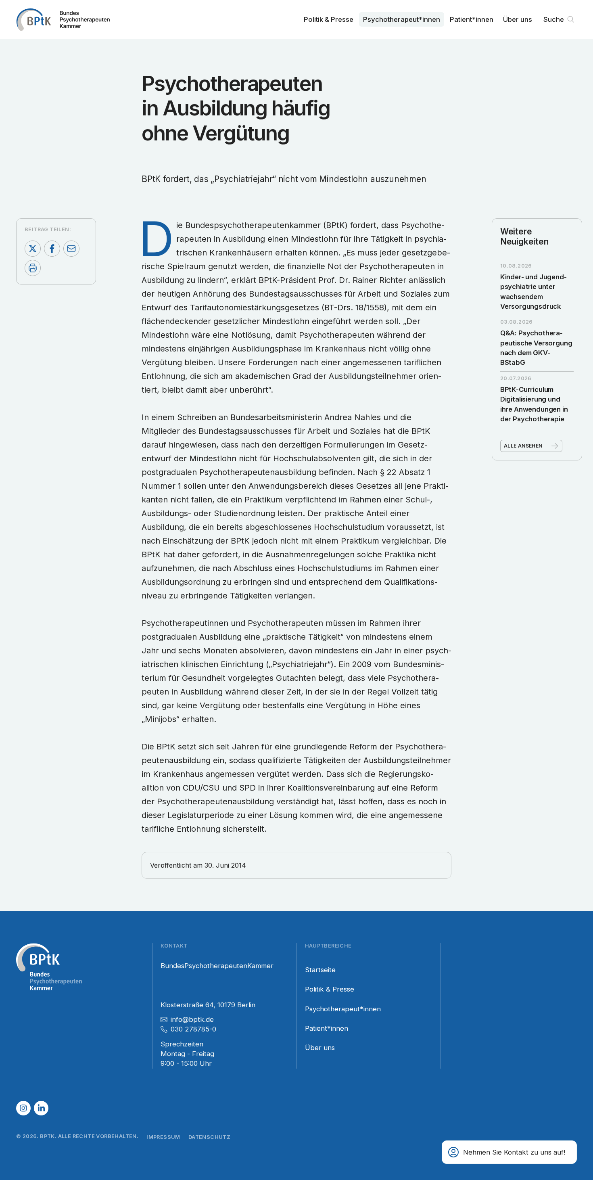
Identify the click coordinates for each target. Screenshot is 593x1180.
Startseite (320, 970)
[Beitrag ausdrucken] (33, 268)
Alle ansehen (523, 446)
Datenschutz (209, 1137)
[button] (509, 1152)
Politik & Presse (328, 19)
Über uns (517, 19)
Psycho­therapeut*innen (401, 19)
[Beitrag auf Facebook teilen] (52, 249)
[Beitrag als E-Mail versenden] (71, 249)
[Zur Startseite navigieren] (63, 19)
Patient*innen (471, 19)
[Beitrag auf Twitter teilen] (33, 249)
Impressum (163, 1137)
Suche (553, 19)
